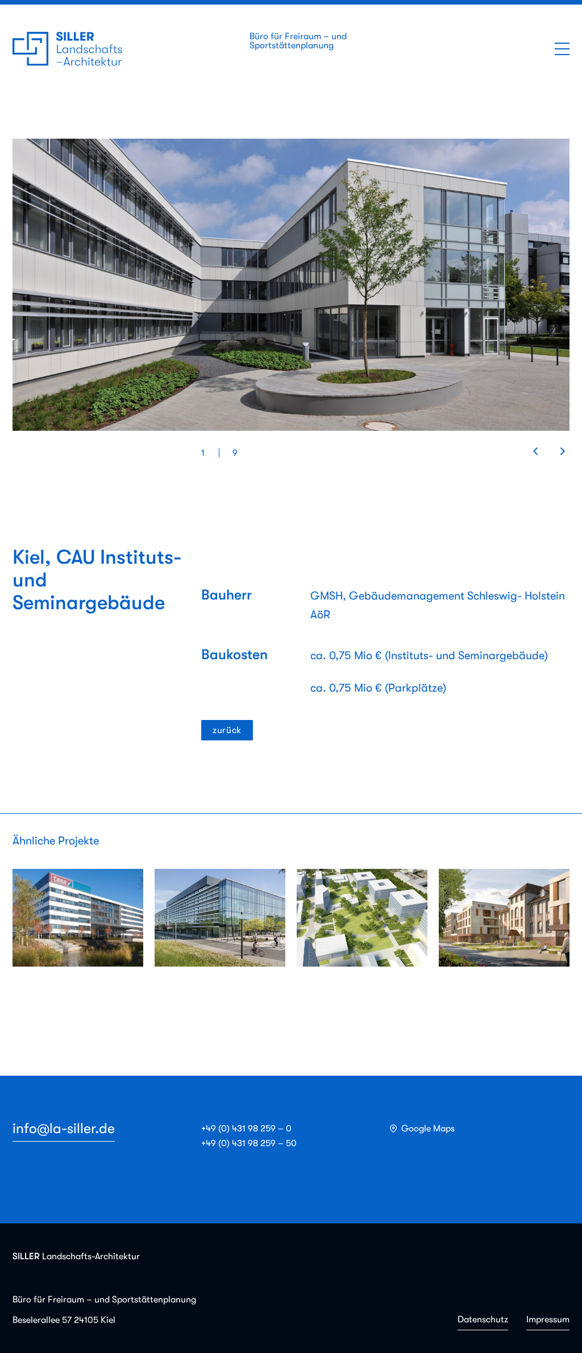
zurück (227, 730)
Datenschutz (483, 1319)
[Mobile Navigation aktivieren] (562, 49)
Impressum (547, 1319)
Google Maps (428, 1128)
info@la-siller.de (64, 1128)
